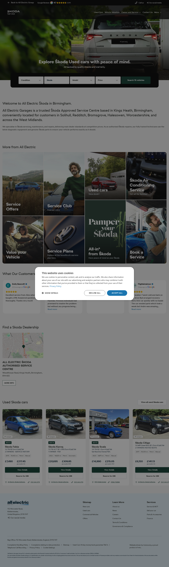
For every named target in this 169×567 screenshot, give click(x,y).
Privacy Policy (55, 286)
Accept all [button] (117, 293)
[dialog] (84, 283)
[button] (50, 293)
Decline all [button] (94, 293)
